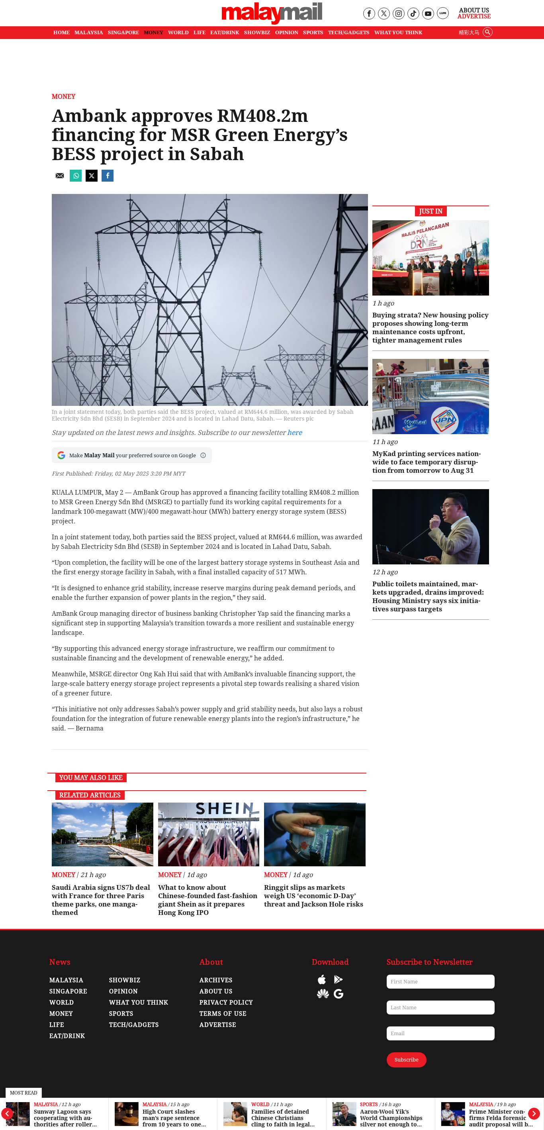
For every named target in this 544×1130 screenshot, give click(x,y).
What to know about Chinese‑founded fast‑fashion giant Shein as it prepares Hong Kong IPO (207, 900)
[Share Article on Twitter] (92, 179)
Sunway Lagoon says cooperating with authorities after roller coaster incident (63, 1118)
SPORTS (313, 32)
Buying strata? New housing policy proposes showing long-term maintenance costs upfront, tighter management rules (430, 327)
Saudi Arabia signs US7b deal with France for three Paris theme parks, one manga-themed (101, 900)
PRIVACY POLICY (226, 1002)
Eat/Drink (67, 1036)
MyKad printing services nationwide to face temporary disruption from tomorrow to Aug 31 (426, 462)
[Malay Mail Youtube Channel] (428, 14)
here (294, 433)
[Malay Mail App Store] (322, 985)
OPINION (286, 32)
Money (63, 96)
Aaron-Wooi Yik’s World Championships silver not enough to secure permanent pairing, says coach (391, 1118)
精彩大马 (469, 32)
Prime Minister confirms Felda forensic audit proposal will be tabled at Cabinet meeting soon (500, 1118)
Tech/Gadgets (134, 1024)
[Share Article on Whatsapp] (76, 179)
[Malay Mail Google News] (338, 999)
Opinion (123, 991)
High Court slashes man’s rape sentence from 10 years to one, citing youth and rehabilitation (173, 1118)
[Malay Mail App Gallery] (323, 999)
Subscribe (407, 1060)
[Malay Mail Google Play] (338, 985)
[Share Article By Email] (60, 179)
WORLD (178, 32)
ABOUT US (216, 991)
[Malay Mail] (272, 22)
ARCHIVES (216, 980)
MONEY (153, 32)
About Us (474, 10)
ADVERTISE (218, 1024)
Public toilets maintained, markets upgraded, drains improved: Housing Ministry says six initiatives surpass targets (428, 596)
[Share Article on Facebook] (107, 179)
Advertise (474, 16)
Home (61, 32)
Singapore (68, 991)
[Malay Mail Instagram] (398, 14)
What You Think (398, 32)
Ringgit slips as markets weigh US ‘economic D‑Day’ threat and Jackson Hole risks (313, 895)
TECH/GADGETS (349, 32)
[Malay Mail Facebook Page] (369, 14)
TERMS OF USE (223, 1013)
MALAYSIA (88, 32)
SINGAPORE (123, 32)
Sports (369, 1104)
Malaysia (46, 1104)
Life (56, 1024)
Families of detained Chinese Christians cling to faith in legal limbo (280, 1118)
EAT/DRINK (224, 32)
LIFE (199, 32)
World (260, 1104)
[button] (203, 455)
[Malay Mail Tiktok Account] (413, 14)
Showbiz (125, 980)
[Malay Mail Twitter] (384, 14)
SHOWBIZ (257, 32)
